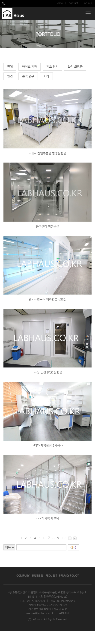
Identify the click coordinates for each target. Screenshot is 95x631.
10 (63, 538)
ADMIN (64, 613)
